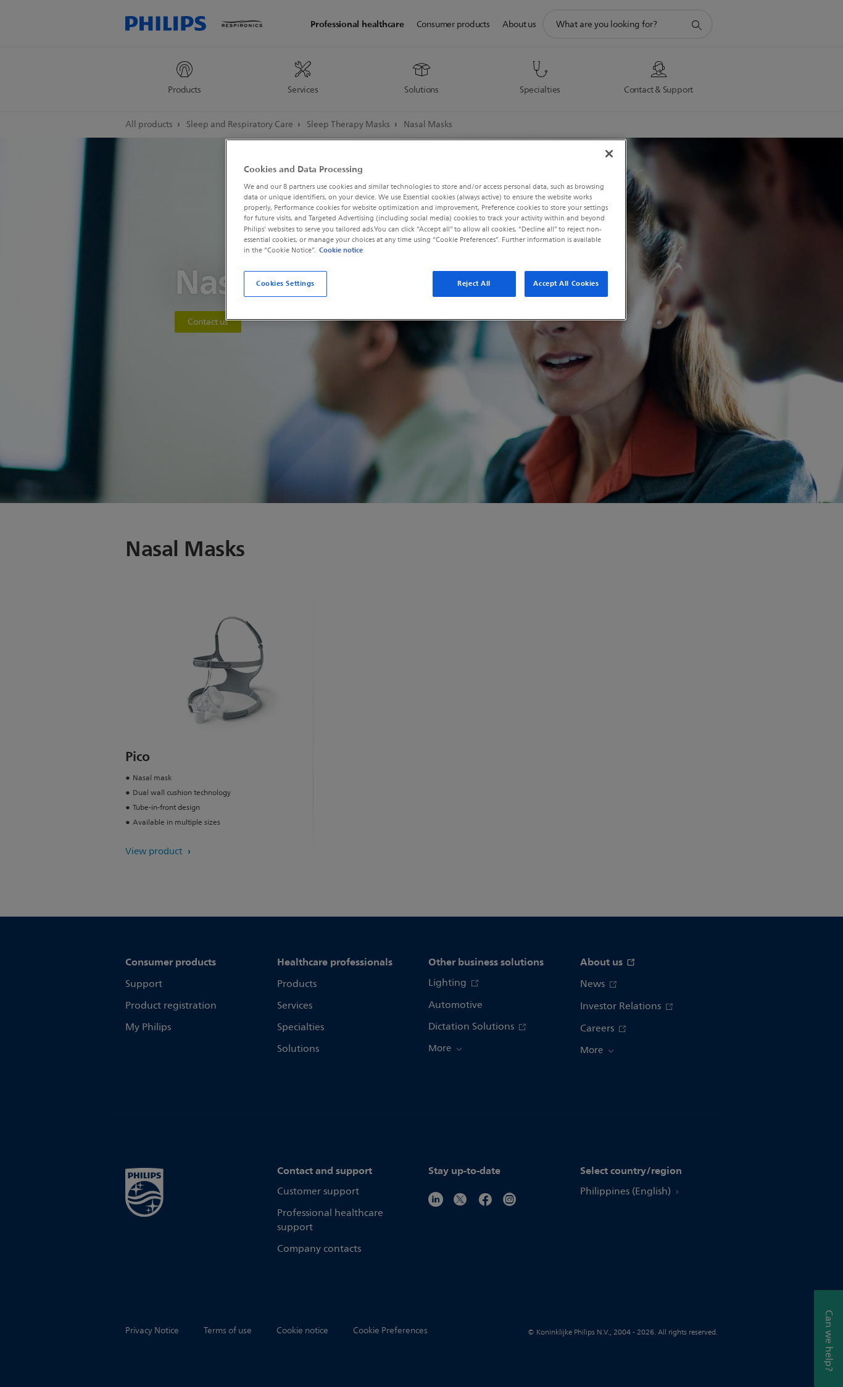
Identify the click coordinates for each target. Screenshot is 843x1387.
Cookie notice (341, 250)
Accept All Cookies (566, 283)
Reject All (474, 283)
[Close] (609, 153)
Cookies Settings (285, 283)
